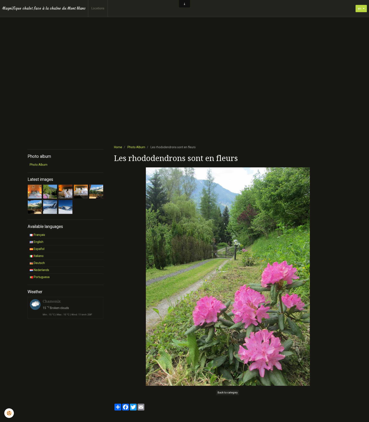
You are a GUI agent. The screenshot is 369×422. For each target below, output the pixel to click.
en (359, 8)
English (38, 242)
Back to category (228, 392)
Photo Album (136, 147)
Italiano (38, 256)
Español (38, 249)
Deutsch (39, 263)
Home (118, 147)
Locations (97, 8)
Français (39, 234)
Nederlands (41, 270)
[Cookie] (9, 413)
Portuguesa (41, 277)
